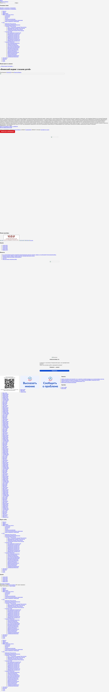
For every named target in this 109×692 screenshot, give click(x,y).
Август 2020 (5, 469)
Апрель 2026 (23, 391)
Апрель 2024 (5, 419)
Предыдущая (3, 66)
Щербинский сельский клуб (14, 40)
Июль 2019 (5, 484)
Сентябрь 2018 (6, 495)
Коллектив (7, 16)
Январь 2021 (5, 463)
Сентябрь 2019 (6, 481)
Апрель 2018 (5, 501)
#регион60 (9, 127)
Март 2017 (5, 515)
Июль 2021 (5, 456)
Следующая (10, 66)
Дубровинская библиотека (13, 55)
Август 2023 (5, 428)
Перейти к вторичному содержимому (8, 9)
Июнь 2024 (5, 416)
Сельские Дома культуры (10, 25)
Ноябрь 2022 (5, 438)
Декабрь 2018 (5, 492)
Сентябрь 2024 (6, 413)
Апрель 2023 (5, 432)
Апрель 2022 (5, 446)
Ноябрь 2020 (5, 465)
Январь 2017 (5, 249)
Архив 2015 (5, 247)
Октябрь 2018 (5, 494)
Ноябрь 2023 (5, 424)
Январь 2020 (5, 477)
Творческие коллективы (10, 19)
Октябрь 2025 (5, 398)
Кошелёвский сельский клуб (14, 33)
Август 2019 (5, 482)
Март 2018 (5, 502)
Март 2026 (5, 393)
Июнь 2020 (5, 471)
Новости (4, 11)
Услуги (6, 18)
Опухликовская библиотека (13, 43)
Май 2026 (22, 390)
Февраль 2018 (5, 503)
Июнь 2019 (5, 485)
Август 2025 (5, 400)
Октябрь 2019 (5, 480)
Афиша (4, 12)
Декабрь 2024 (5, 410)
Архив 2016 (5, 248)
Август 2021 (5, 455)
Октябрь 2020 (5, 467)
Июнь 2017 (5, 512)
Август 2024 (5, 414)
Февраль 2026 (5, 394)
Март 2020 (5, 474)
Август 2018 (5, 496)
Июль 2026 (63, 388)
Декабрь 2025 (5, 396)
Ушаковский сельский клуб (13, 36)
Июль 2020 (5, 470)
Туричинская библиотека (13, 45)
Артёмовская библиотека (13, 56)
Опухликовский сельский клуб (14, 32)
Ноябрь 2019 (5, 479)
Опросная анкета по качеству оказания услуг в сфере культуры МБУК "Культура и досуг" (80, 380)
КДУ (4, 22)
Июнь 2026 (22, 389)
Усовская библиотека (12, 54)
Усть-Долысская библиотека (14, 46)
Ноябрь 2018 (5, 493)
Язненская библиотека (12, 53)
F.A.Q (4, 61)
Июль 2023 (5, 429)
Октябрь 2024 (5, 412)
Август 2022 (5, 441)
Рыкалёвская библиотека (13, 48)
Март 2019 (5, 488)
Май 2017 (5, 513)
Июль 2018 (5, 497)
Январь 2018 (5, 504)
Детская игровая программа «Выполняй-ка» (12, 257)
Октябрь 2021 (5, 453)
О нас (4, 60)
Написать (54, 370)
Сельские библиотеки (9, 41)
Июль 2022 (5, 443)
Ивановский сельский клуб (13, 37)
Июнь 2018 (5, 498)
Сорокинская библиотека (13, 49)
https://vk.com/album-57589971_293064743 (9, 126)
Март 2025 (5, 406)
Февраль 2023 (5, 435)
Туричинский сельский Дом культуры (16, 30)
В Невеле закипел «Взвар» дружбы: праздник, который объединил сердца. (19, 255)
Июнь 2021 (5, 457)
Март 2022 (5, 447)
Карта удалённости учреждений (12, 21)
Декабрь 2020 (5, 464)
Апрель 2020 (5, 473)
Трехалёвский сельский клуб (14, 39)
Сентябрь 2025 (6, 399)
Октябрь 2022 (5, 439)
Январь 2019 (5, 490)
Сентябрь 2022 (6, 440)
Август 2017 (5, 510)
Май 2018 (5, 500)
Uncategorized (28, 129)
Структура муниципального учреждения (14, 20)
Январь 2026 (5, 395)
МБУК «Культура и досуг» (8, 14)
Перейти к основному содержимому (8, 7)
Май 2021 (5, 459)
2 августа (4, 258)
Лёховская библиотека (12, 44)
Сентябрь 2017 (6, 509)
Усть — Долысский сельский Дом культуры (17, 27)
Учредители (7, 15)
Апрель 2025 (5, 405)
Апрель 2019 (5, 487)
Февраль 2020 (5, 476)
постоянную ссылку (45, 129)
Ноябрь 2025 (5, 397)
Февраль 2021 (5, 462)
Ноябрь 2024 (5, 411)
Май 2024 (5, 418)
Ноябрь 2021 (5, 452)
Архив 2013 (5, 245)
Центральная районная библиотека (12, 24)
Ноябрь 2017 (5, 506)
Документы (5, 57)
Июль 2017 (5, 511)
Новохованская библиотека (13, 47)
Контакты (5, 59)
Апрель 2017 (5, 514)
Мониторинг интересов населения (68, 382)
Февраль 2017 (5, 517)
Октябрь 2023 (5, 426)
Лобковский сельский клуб (13, 38)
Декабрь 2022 (5, 437)
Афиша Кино (5, 13)
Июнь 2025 (5, 403)
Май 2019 (5, 486)
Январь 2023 (5, 436)
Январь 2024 (5, 422)
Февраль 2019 (5, 489)
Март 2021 (5, 461)
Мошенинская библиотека (13, 52)
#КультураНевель (3, 127)
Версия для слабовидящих (7, 131)
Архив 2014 (5, 246)
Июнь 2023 (5, 430)
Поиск (1, 2)
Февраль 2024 (5, 421)
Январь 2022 (5, 449)
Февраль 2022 (5, 448)
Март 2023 (5, 433)
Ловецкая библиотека (12, 51)
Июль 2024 (5, 415)
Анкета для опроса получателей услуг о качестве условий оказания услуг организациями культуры (82, 379)
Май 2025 (5, 404)
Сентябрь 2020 (6, 468)
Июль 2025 (5, 402)
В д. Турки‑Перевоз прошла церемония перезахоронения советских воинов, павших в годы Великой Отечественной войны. (29, 254)
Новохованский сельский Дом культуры (16, 28)
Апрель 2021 (5, 460)
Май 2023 (5, 431)
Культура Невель (17, 72)
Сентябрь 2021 (6, 454)
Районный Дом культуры (10, 23)
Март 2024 (5, 420)
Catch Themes (12, 585)
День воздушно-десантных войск (10, 259)
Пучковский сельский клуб (13, 35)
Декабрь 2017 (5, 505)
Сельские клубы (8, 31)
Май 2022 (5, 445)
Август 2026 (64, 387)
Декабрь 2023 (5, 423)
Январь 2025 (5, 408)
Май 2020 (5, 472)
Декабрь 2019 (5, 478)
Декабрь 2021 (5, 451)
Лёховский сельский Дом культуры (15, 29)
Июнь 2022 (5, 444)
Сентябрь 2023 (6, 427)
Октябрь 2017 (5, 507)
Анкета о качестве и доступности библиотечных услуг (73, 381)
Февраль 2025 (5, 407)
